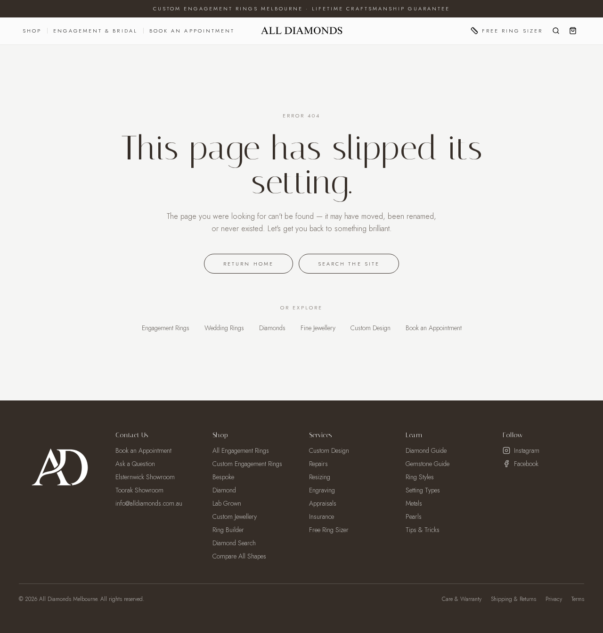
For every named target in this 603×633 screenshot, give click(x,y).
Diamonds (272, 328)
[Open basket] (572, 30)
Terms (577, 599)
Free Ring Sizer (512, 30)
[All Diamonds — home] (302, 30)
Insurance (321, 516)
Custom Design (370, 328)
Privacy (554, 599)
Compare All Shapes (239, 556)
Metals (414, 503)
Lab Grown (226, 503)
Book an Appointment (434, 328)
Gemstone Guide (427, 463)
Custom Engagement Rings (247, 463)
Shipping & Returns (513, 599)
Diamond (224, 490)
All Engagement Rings (240, 450)
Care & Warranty (461, 599)
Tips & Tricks (423, 529)
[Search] (555, 30)
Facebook (526, 463)
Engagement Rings (165, 328)
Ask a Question (135, 463)
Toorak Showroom (139, 490)
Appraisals (322, 503)
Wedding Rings (224, 328)
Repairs (318, 463)
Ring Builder (228, 529)
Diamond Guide (426, 450)
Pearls (414, 516)
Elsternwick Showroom (145, 477)
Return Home (248, 263)
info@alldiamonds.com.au (148, 503)
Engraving (322, 490)
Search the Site (349, 263)
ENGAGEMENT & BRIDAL (95, 30)
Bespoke (223, 477)
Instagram (526, 450)
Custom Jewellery (234, 516)
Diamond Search (234, 543)
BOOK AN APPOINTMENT (192, 30)
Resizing (319, 477)
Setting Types (423, 490)
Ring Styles (420, 477)
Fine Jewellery (318, 328)
